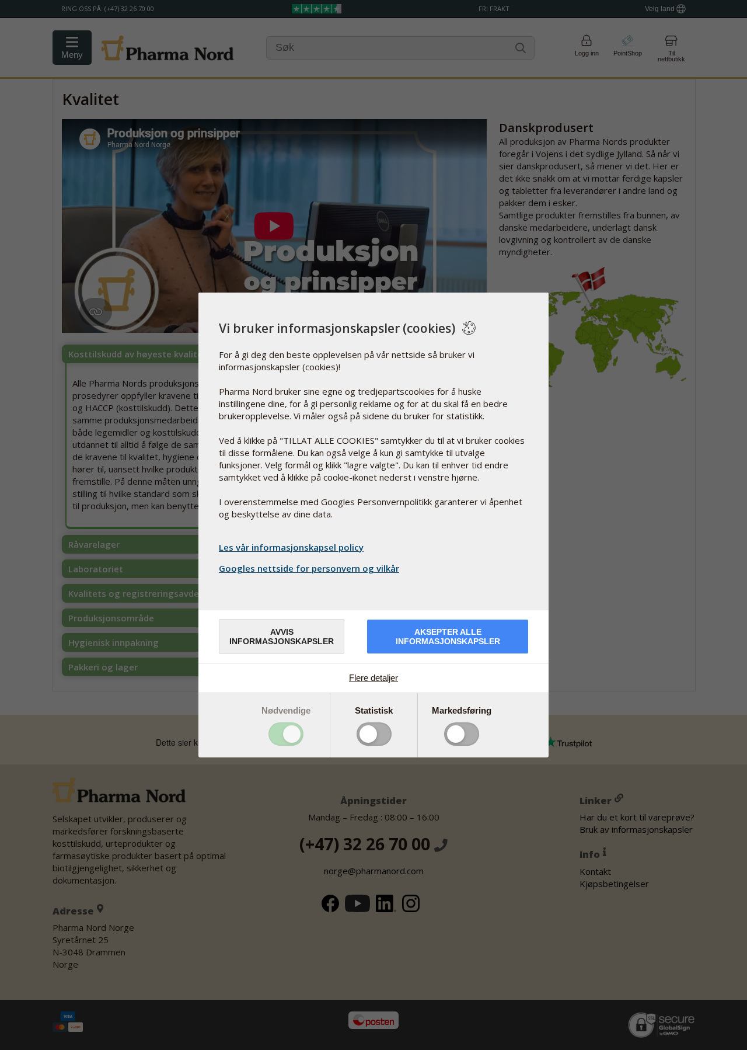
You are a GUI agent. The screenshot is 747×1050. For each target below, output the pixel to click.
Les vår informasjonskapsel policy (291, 547)
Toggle (285, 734)
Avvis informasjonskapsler (281, 636)
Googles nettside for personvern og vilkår (309, 568)
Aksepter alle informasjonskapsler (448, 636)
